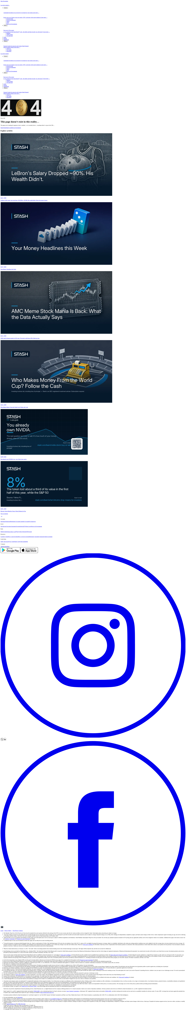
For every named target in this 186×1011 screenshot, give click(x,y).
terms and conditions (20, 974)
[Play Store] (10, 552)
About (2, 546)
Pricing (5, 38)
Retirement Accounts (15, 521)
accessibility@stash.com (56, 998)
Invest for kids (9, 18)
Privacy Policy (8, 930)
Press (8, 546)
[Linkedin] (4, 740)
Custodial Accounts (24, 521)
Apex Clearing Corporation (72, 991)
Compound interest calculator (45, 536)
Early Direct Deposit (21, 531)
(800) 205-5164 (21, 1004)
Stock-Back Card (12, 531)
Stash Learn (9, 127)
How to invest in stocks (23, 536)
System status (22, 541)
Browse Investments (16, 127)
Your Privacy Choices (18, 930)
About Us (8, 48)
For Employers (32, 521)
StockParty (8, 51)
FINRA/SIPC (37, 991)
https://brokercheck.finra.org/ (47, 992)
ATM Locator (9, 34)
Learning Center (4, 536)
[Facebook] (93, 925)
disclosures (19, 997)
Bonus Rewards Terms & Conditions (119, 955)
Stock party (28, 526)
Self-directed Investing (6, 526)
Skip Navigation (4, 1)
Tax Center (8, 50)
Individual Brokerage (5, 521)
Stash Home (3, 127)
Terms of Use (25, 986)
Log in (2, 5)
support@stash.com (11, 1004)
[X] (2, 740)
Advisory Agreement (10, 938)
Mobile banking (4, 531)
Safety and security (5, 541)
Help (27, 541)
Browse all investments (11, 24)
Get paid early (9, 35)
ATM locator (29, 531)
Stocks (7, 21)
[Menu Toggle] (9, 5)
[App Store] (29, 552)
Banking (8, 33)
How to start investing (13, 536)
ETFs (7, 22)
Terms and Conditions (88, 944)
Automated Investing (15, 526)
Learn (4, 37)
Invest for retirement (11, 20)
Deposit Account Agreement (23, 938)
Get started (6, 5)
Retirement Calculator (34, 536)
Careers (5, 546)
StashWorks (6, 39)
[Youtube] (2, 928)
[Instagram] (93, 737)
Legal (2, 930)
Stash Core (16, 541)
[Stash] (93, 3)
